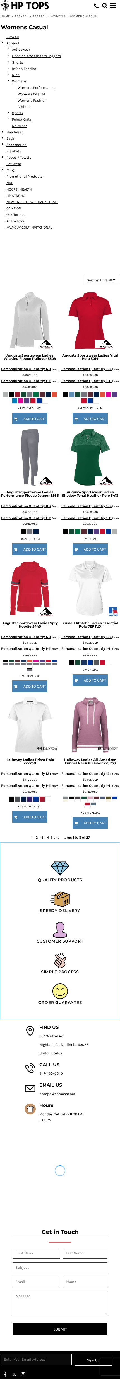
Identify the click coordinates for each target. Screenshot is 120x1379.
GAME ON (13, 208)
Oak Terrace (16, 215)
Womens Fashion (32, 100)
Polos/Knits (22, 119)
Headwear (14, 132)
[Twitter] (14, 1374)
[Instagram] (23, 1374)
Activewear (21, 49)
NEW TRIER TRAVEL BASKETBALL (32, 202)
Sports (17, 113)
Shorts (17, 62)
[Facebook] (5, 1374)
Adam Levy (15, 221)
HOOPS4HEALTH (19, 189)
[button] (104, 5)
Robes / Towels (18, 157)
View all (12, 37)
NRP (9, 183)
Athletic (24, 106)
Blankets (13, 151)
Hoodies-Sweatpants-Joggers (36, 56)
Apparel (21, 16)
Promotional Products (24, 176)
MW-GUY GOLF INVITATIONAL (29, 227)
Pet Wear (13, 164)
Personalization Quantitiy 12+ (26, 369)
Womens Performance (36, 88)
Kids (16, 75)
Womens (58, 16)
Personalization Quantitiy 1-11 (26, 381)
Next (55, 837)
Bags (10, 138)
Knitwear (19, 126)
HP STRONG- (16, 196)
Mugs (11, 170)
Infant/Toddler (24, 69)
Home (5, 16)
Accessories (16, 145)
